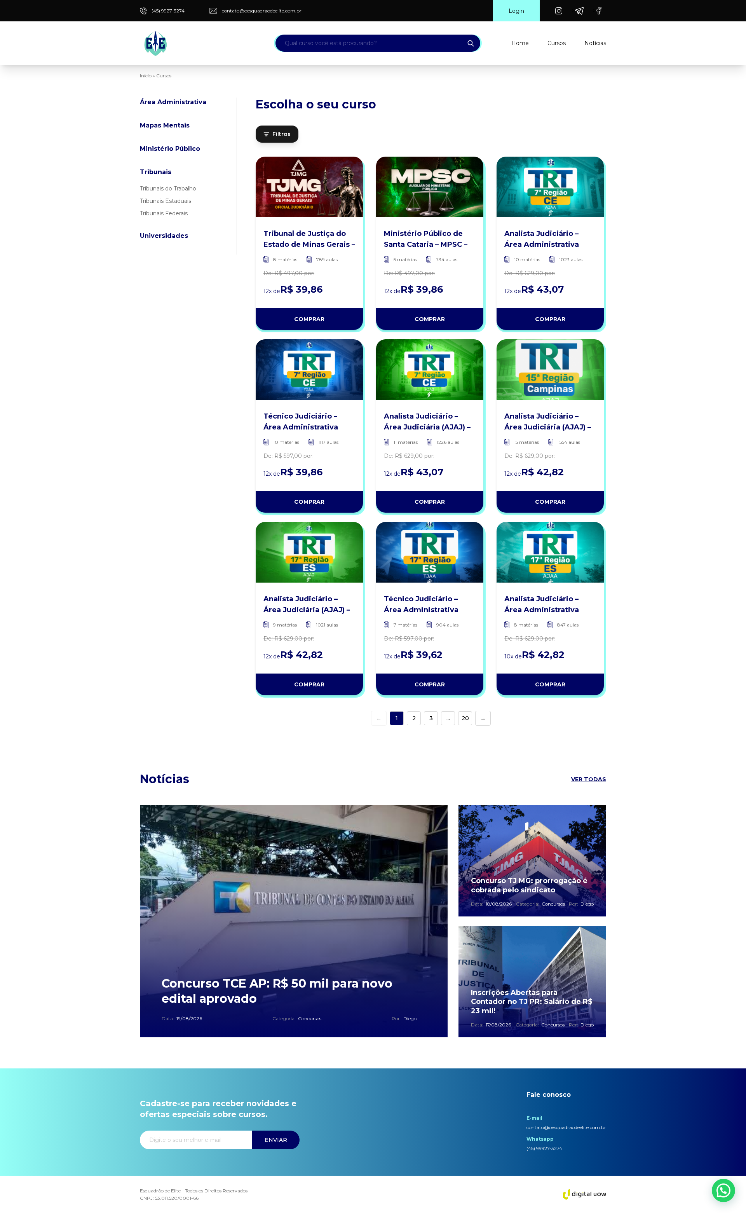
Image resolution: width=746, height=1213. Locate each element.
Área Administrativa (173, 102)
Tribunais (155, 172)
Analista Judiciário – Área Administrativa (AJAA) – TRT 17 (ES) (541, 605)
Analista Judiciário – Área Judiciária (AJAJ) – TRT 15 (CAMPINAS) (547, 422)
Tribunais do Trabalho (168, 188)
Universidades (164, 235)
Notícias (595, 43)
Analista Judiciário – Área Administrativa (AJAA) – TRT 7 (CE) (541, 239)
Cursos (556, 43)
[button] (723, 1190)
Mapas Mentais (165, 125)
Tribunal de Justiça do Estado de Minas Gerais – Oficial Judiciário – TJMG (309, 239)
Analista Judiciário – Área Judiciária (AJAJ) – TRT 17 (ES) (306, 605)
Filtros (281, 134)
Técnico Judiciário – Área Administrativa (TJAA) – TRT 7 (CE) (300, 422)
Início (146, 76)
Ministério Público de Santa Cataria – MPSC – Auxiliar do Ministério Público (425, 239)
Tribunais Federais (164, 213)
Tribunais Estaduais (165, 200)
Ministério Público (170, 148)
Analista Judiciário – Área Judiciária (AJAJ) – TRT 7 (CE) (427, 422)
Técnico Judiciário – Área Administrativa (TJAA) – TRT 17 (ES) (421, 605)
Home (520, 43)
